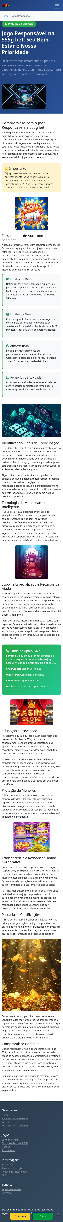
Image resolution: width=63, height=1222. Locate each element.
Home (5, 1115)
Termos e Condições (13, 1168)
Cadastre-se (20, 1216)
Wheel (5, 1122)
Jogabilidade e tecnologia (16, 1125)
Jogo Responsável (11, 1189)
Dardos (6, 1146)
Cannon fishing (10, 1139)
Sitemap (6, 1193)
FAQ (4, 1175)
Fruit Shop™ (8, 1150)
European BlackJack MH (15, 1143)
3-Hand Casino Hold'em (15, 1118)
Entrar (43, 1216)
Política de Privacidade (14, 1171)
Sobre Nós (7, 1164)
